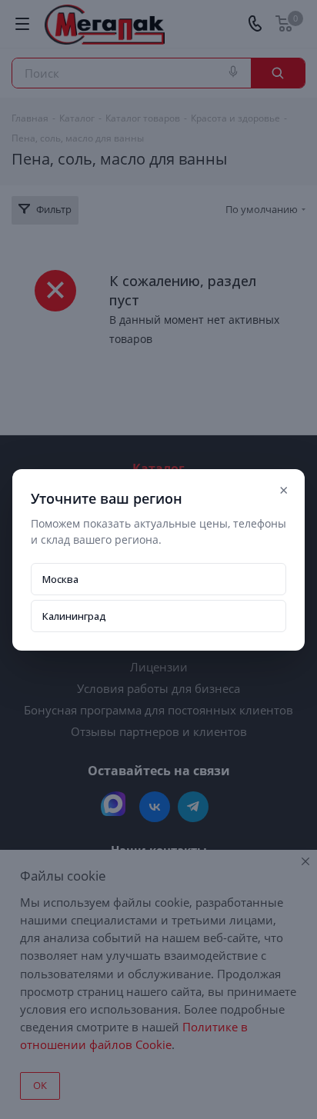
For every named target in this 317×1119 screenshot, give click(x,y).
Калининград (74, 616)
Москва (60, 579)
